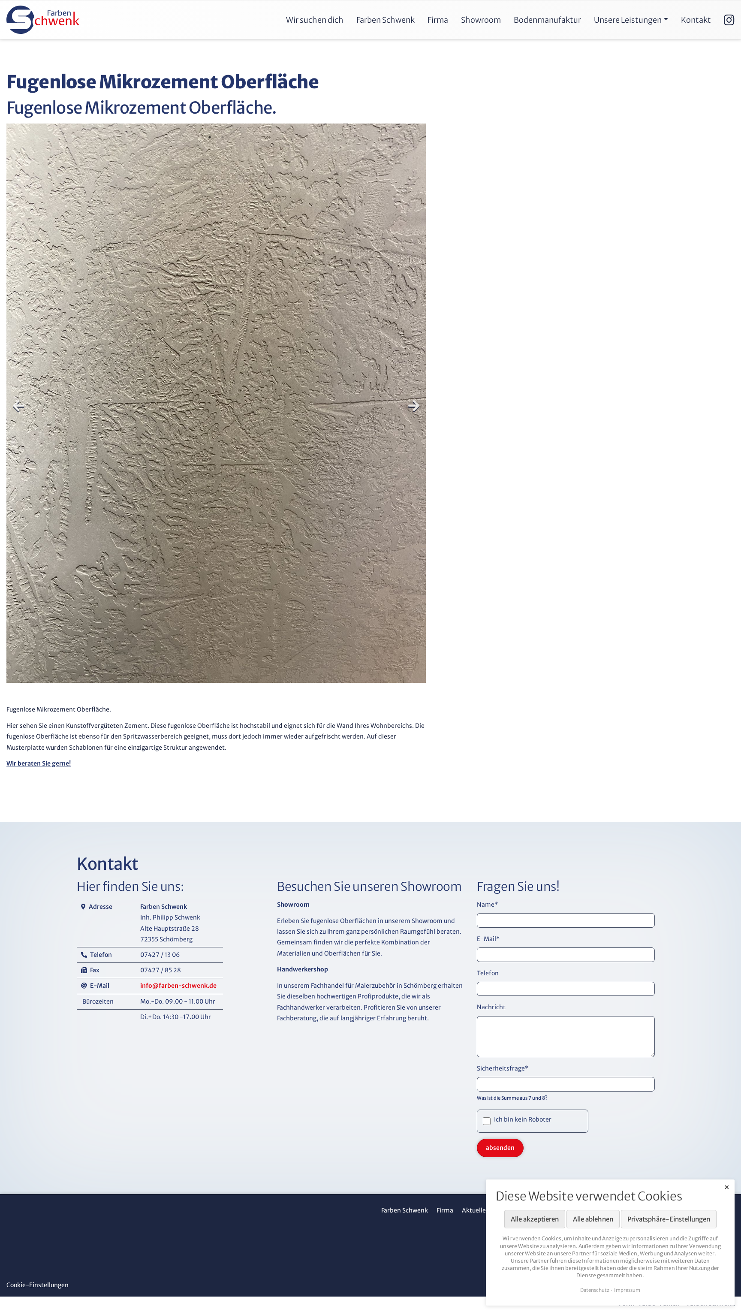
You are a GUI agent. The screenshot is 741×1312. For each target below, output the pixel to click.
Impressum (627, 1290)
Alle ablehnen (593, 1219)
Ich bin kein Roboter (523, 1119)
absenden (500, 1148)
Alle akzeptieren (535, 1219)
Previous (18, 405)
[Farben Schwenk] (42, 20)
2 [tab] (222, 137)
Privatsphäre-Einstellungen (668, 1219)
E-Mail (488, 939)
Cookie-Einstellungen (37, 1285)
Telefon (488, 973)
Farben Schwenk (404, 1210)
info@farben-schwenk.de (178, 985)
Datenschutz (594, 1290)
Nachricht (491, 1007)
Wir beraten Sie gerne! (38, 763)
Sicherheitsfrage (502, 1068)
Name (487, 904)
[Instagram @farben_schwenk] (729, 20)
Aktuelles (475, 1210)
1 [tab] (209, 137)
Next (413, 405)
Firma (445, 1210)
